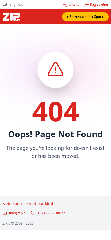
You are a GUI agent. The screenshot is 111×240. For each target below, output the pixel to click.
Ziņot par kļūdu (41, 203)
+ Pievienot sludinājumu (85, 16)
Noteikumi (12, 203)
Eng (12, 4)
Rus (20, 4)
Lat (4, 4)
